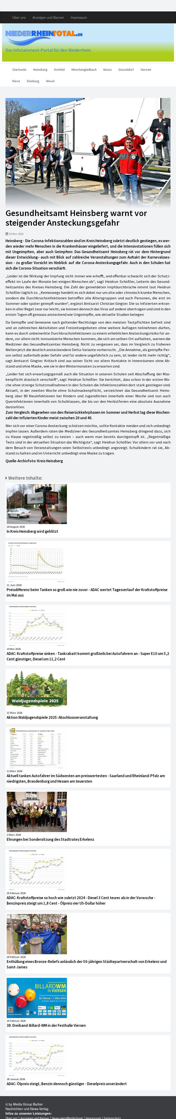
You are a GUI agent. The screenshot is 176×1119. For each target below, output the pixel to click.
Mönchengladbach (84, 70)
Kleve (16, 81)
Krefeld (59, 70)
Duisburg (33, 81)
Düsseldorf (126, 70)
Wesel (50, 81)
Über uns (19, 17)
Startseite (19, 70)
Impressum (79, 17)
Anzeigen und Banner (48, 17)
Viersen (146, 70)
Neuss (107, 70)
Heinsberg (40, 70)
